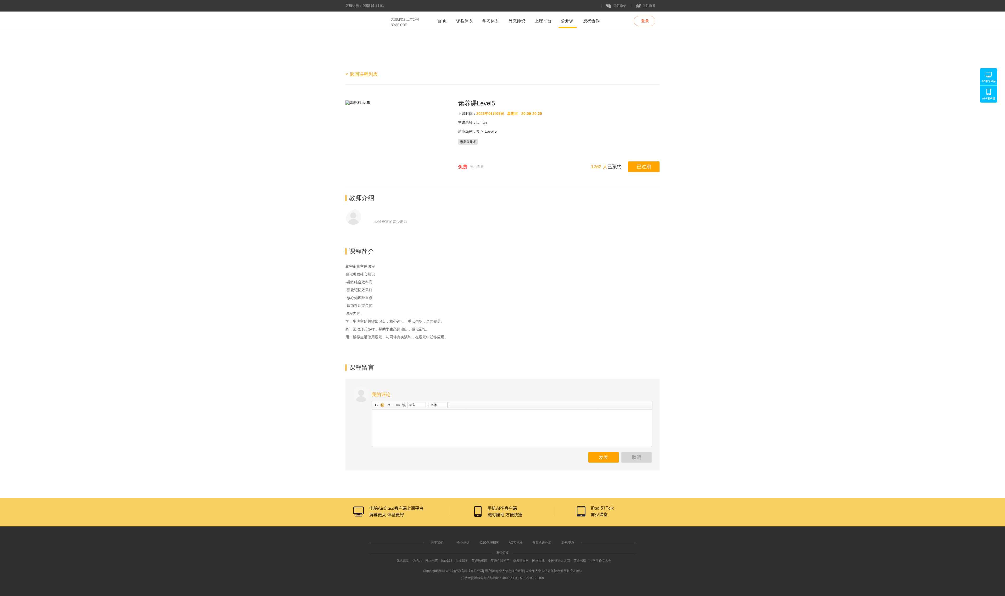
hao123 (446, 561)
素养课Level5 (476, 103)
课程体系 (464, 21)
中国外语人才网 (559, 561)
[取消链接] (403, 405)
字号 (412, 405)
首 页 (442, 21)
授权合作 (591, 21)
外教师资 (517, 21)
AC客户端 (516, 542)
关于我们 (437, 542)
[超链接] (397, 405)
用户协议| (491, 571)
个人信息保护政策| (512, 571)
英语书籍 (579, 561)
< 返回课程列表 (361, 74)
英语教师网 (480, 561)
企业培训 (463, 542)
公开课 (567, 21)
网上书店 (431, 561)
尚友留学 (462, 561)
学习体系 (490, 21)
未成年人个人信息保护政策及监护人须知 (554, 571)
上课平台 (543, 21)
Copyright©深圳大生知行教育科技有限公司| (453, 571)
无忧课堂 (403, 561)
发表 (603, 457)
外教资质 (568, 542)
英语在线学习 (500, 561)
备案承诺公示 (541, 542)
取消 (636, 457)
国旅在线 (538, 561)
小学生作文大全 (600, 561)
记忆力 (417, 561)
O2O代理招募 (489, 542)
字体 (434, 405)
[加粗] (375, 405)
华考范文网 (521, 561)
